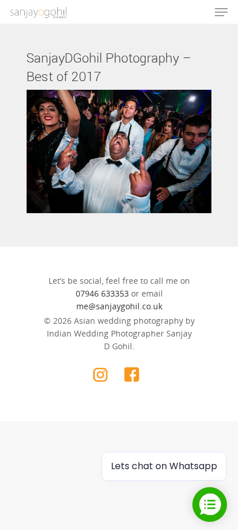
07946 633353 (102, 293)
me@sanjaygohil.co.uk (119, 306)
